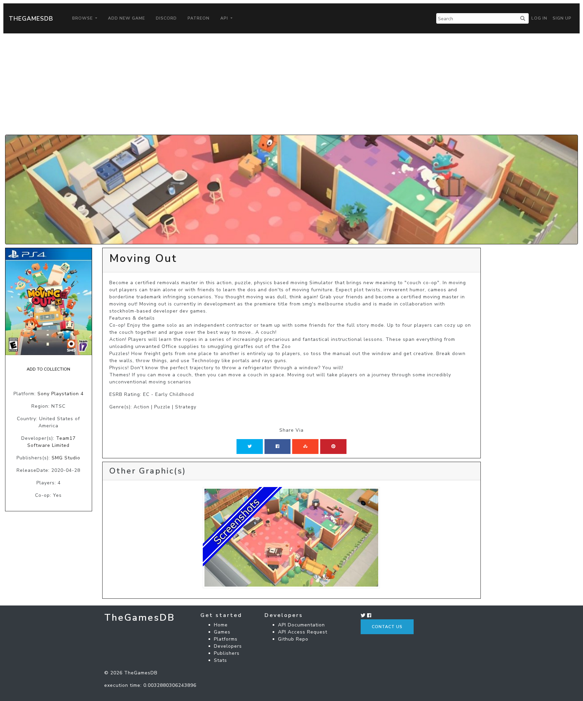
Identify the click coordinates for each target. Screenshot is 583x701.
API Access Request (302, 632)
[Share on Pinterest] (333, 446)
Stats (220, 660)
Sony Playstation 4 (60, 393)
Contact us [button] (387, 626)
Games (222, 632)
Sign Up (562, 18)
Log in (539, 18)
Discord (166, 18)
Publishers (227, 653)
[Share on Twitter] (250, 446)
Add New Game (126, 18)
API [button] (224, 18)
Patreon (199, 18)
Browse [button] (83, 18)
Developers (228, 646)
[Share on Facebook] (277, 446)
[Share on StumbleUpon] (305, 446)
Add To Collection (48, 369)
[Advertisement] (291, 84)
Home (221, 625)
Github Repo (293, 639)
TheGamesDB (31, 19)
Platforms (226, 639)
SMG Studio (66, 458)
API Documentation (301, 625)
